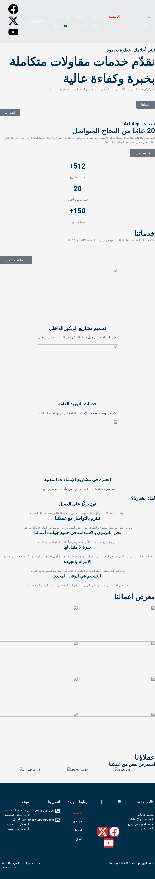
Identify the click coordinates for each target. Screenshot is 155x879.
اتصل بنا (78, 26)
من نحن (97, 16)
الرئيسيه (114, 16)
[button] (60, 16)
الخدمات (80, 16)
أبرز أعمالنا (61, 16)
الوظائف (95, 26)
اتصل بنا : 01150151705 (36, 21)
